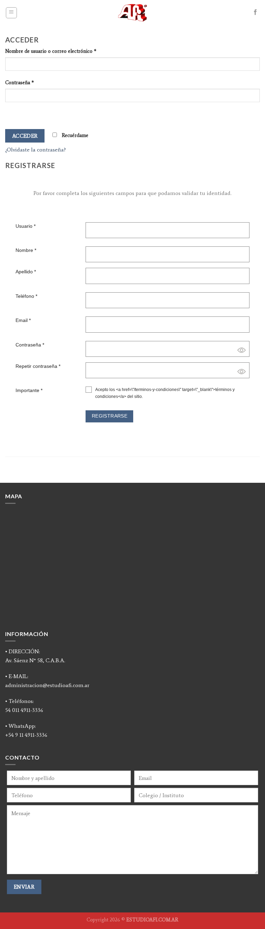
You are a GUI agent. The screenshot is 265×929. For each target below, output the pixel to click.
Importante (29, 390)
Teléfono (26, 296)
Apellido (26, 271)
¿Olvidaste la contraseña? (35, 149)
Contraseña (19, 82)
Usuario (26, 226)
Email (23, 320)
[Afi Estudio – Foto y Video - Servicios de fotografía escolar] (132, 12)
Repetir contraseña (38, 366)
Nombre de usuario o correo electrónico (50, 51)
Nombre (26, 250)
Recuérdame (74, 135)
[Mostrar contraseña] (12, 114)
